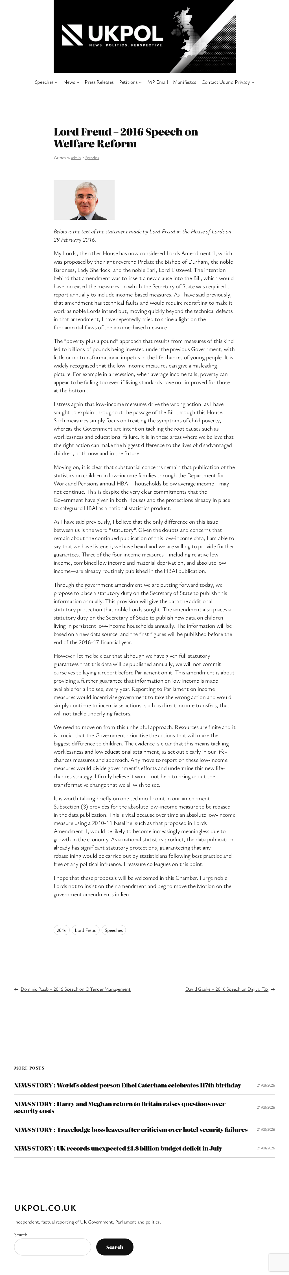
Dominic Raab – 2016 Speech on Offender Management (76, 989)
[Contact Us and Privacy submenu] (252, 81)
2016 (62, 930)
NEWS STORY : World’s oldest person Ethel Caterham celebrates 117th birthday (127, 1085)
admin (76, 157)
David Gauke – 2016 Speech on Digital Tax (226, 989)
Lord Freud (86, 930)
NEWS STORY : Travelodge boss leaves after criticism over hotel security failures (131, 1129)
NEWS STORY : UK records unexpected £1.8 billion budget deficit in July (118, 1148)
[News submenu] (77, 81)
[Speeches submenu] (56, 81)
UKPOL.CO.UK (45, 1207)
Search (20, 1234)
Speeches (92, 157)
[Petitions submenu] (140, 81)
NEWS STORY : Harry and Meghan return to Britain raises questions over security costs (119, 1107)
